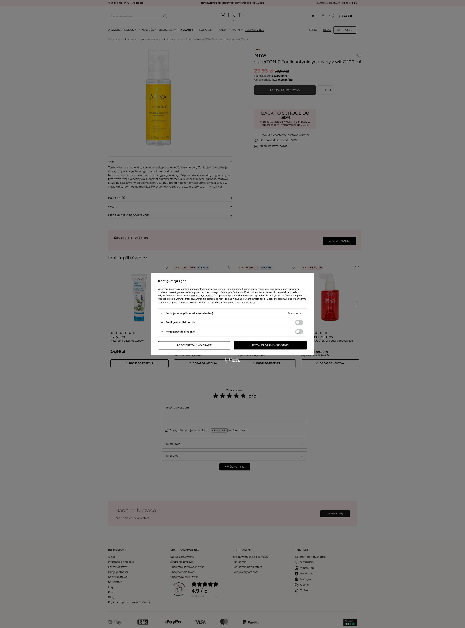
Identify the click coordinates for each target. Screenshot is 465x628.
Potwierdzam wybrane (194, 345)
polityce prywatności (202, 295)
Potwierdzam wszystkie (270, 345)
